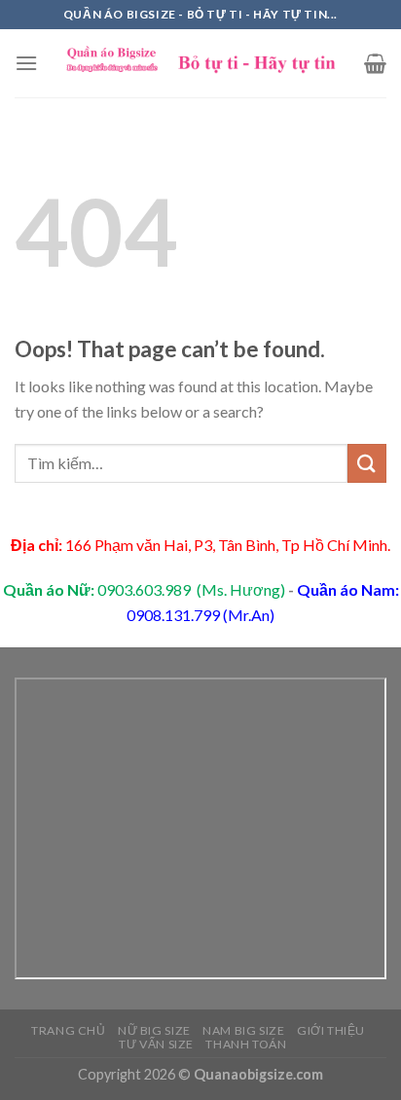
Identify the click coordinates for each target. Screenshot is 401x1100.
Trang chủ (68, 1030)
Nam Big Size (243, 1030)
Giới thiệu (331, 1030)
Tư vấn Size (156, 1044)
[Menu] (26, 63)
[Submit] (366, 463)
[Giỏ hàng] (375, 63)
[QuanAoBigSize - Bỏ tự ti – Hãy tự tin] (201, 63)
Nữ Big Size (154, 1030)
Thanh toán (245, 1044)
